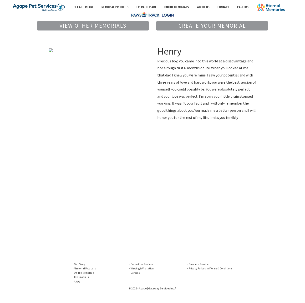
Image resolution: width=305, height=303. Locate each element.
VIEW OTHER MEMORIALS (93, 25)
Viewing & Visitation (142, 268)
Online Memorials (176, 7)
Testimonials (81, 277)
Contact (223, 7)
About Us (203, 7)
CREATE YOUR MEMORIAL (212, 25)
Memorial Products (115, 7)
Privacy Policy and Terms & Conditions (210, 268)
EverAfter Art (146, 7)
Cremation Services (142, 264)
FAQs (77, 281)
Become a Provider (199, 264)
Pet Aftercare (83, 7)
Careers (243, 7)
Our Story (79, 264)
